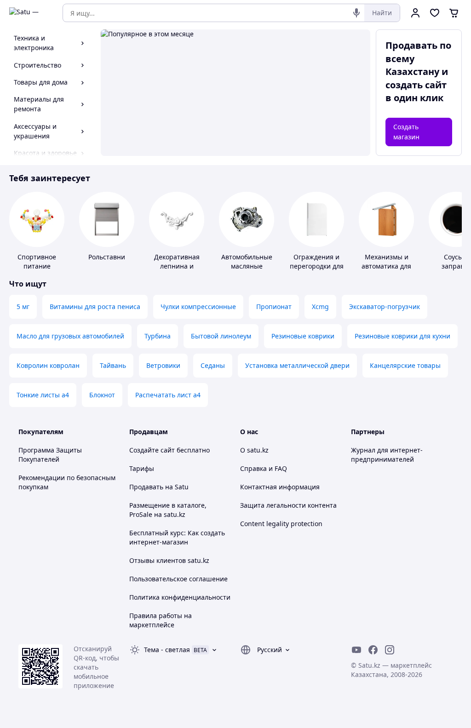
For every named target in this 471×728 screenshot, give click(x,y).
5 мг (23, 306)
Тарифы (141, 468)
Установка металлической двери (297, 365)
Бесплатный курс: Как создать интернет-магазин (177, 537)
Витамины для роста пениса (95, 306)
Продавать (146, 486)
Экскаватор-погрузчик (384, 306)
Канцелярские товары (405, 365)
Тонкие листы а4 (43, 394)
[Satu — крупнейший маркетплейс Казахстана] (29, 12)
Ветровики (163, 365)
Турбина (157, 336)
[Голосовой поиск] (356, 13)
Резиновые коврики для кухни (402, 336)
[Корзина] (454, 13)
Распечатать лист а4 (168, 394)
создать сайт (416, 85)
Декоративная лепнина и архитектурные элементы (176, 270)
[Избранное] (434, 13)
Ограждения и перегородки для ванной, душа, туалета (317, 270)
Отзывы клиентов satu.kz (169, 560)
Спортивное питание (36, 261)
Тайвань (113, 365)
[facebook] (373, 649)
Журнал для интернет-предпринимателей (387, 455)
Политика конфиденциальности (179, 597)
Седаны (213, 365)
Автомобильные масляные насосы (246, 266)
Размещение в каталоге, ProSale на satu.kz (168, 510)
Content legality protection (281, 523)
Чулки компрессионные (198, 306)
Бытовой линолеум (221, 336)
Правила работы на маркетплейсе (160, 620)
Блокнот (102, 394)
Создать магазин (406, 131)
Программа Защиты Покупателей (50, 455)
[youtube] (356, 649)
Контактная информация (280, 486)
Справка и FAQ (263, 468)
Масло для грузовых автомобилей (70, 336)
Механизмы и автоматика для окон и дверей (386, 266)
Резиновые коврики (302, 336)
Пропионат (274, 306)
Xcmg (320, 306)
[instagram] (389, 649)
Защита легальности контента (288, 505)
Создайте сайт (152, 450)
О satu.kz (254, 450)
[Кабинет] (415, 13)
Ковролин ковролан (48, 365)
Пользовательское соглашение (178, 578)
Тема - (167, 649)
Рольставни (106, 256)
